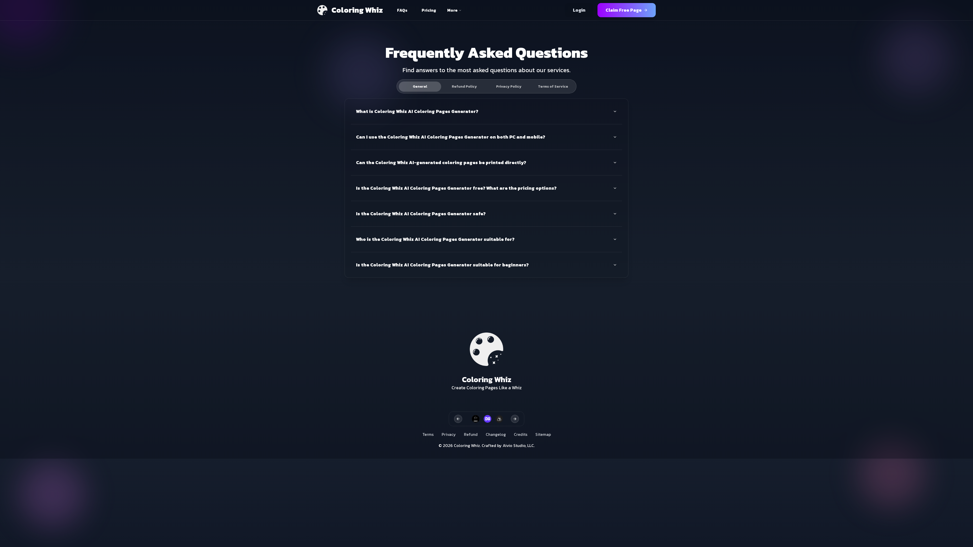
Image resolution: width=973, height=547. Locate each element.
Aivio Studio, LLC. (519, 445)
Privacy (449, 434)
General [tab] (420, 86)
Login (579, 10)
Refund (471, 434)
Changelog (496, 434)
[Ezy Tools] (497, 419)
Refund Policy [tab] (464, 86)
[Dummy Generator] (485, 419)
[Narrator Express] (474, 419)
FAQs (402, 10)
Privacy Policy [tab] (508, 86)
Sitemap (543, 434)
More (452, 10)
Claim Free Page (624, 10)
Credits (520, 434)
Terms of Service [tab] (553, 86)
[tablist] (486, 86)
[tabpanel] (486, 188)
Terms (428, 434)
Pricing (429, 10)
